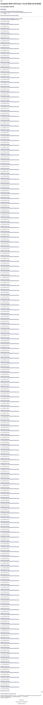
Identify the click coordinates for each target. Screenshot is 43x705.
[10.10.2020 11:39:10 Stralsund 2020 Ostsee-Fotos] (9, 96)
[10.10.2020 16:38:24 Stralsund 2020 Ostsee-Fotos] (9, 672)
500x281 (2, 15)
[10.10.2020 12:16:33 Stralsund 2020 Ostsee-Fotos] (9, 217)
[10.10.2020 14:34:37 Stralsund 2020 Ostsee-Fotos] (9, 599)
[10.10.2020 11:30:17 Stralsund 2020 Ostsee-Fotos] (9, 29)
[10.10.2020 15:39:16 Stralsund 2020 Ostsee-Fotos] (9, 624)
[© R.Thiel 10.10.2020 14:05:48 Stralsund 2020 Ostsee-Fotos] (11, 11)
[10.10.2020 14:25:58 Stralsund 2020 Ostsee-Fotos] (9, 527)
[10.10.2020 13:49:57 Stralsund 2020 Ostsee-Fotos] (9, 416)
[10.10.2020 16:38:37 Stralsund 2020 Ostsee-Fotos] (9, 677)
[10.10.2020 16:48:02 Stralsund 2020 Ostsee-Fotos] (9, 686)
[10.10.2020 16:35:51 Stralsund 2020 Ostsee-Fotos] (9, 667)
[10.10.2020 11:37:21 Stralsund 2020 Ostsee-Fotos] (9, 82)
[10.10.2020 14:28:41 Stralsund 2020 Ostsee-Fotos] (9, 546)
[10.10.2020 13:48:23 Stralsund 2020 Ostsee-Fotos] (9, 401)
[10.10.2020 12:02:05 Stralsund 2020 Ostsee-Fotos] (9, 179)
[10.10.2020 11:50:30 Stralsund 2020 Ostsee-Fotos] (9, 145)
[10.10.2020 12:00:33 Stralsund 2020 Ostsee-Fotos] (9, 174)
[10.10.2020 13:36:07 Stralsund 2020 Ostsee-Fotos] (9, 391)
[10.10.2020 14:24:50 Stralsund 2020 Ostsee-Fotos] (9, 522)
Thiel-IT (6, 697)
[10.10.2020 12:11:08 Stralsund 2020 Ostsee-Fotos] (9, 198)
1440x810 (16, 15)
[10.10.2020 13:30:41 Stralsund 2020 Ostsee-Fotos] (9, 343)
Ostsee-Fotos (3, 9)
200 (21, 18)
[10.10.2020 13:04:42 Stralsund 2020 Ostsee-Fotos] (9, 285)
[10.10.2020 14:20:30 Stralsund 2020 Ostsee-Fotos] (9, 498)
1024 (4, 23)
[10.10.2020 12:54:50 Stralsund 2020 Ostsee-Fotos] (9, 275)
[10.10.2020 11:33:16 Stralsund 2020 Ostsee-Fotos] (9, 43)
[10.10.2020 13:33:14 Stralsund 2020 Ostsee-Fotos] (9, 372)
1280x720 (13, 15)
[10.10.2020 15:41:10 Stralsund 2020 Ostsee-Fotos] (9, 628)
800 (2, 23)
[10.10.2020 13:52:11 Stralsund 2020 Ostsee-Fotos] (9, 425)
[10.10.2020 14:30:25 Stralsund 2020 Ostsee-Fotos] (9, 561)
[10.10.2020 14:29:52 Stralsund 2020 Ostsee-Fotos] (9, 556)
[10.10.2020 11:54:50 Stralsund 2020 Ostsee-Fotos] (9, 164)
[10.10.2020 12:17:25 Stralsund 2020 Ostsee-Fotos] (9, 227)
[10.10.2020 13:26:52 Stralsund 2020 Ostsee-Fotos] (9, 319)
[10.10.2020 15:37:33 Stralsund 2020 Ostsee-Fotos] (9, 619)
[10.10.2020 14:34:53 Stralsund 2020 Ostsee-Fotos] (9, 604)
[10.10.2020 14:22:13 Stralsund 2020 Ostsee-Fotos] (9, 512)
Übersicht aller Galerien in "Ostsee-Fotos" (7, 18)
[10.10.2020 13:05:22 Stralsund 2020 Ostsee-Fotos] (9, 290)
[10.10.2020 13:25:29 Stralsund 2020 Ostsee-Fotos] (9, 309)
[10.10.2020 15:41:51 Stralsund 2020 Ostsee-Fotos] (9, 638)
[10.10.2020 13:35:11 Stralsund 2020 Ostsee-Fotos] (9, 387)
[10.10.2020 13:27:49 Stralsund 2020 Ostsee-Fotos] (9, 333)
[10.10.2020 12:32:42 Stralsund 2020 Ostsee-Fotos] (9, 232)
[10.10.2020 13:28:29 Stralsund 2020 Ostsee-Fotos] (9, 338)
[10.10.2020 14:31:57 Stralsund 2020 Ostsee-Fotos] (9, 575)
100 (20, 18)
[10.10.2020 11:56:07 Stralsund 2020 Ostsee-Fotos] (9, 169)
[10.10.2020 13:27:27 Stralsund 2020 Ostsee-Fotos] (9, 324)
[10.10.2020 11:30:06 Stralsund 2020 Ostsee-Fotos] (9, 19)
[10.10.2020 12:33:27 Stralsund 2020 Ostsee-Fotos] (9, 237)
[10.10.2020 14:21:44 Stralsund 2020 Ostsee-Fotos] (9, 507)
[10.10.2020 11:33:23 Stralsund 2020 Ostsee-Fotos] (9, 48)
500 (1, 23)
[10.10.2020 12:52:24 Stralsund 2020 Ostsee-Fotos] (9, 261)
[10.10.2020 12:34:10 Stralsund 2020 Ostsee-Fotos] (9, 241)
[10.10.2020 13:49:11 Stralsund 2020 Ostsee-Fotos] (9, 406)
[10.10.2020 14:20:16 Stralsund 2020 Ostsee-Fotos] (9, 493)
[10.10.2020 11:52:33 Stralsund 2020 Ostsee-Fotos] (9, 159)
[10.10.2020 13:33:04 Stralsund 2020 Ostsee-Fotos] (9, 367)
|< (0, 13)
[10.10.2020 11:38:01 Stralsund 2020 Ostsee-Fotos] (9, 92)
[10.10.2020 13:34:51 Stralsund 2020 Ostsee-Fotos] (9, 382)
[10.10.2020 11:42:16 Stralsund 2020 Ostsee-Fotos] (9, 111)
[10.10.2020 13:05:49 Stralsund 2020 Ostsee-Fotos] (9, 304)
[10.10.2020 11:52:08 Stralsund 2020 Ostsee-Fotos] (9, 150)
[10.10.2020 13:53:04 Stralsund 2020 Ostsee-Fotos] (9, 435)
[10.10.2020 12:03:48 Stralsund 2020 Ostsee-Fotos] (9, 193)
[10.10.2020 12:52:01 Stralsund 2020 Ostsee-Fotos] (9, 256)
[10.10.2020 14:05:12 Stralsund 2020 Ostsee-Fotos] (9, 440)
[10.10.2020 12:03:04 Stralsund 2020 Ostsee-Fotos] (9, 183)
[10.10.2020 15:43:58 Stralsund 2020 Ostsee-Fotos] (9, 648)
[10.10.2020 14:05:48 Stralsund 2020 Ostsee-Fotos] (9, 449)
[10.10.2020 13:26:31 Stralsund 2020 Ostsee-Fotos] (9, 314)
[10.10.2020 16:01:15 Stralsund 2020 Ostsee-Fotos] (9, 657)
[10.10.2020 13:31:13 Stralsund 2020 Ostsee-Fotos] (9, 353)
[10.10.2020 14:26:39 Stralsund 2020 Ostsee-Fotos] (9, 532)
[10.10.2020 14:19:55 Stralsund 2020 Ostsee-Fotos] (9, 478)
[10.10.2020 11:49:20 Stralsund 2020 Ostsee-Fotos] (9, 140)
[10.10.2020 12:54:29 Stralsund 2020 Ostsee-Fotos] (9, 266)
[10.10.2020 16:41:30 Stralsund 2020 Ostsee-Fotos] (9, 682)
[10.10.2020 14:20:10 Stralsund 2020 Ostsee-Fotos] (9, 488)
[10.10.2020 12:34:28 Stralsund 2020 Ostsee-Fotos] (9, 246)
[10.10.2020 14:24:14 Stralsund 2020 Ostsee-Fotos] (9, 517)
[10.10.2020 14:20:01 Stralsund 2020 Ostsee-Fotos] (9, 483)
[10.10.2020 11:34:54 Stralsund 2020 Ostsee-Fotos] (9, 58)
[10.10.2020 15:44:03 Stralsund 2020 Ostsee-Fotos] (9, 653)
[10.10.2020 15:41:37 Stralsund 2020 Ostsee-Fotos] (9, 633)
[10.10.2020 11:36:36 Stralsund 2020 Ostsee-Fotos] (9, 72)
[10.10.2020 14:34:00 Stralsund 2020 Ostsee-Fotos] (9, 595)
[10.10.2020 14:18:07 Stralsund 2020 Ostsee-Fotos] (9, 474)
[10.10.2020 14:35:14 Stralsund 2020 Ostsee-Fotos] (9, 609)
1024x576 (9, 15)
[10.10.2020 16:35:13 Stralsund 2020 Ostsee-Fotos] (9, 662)
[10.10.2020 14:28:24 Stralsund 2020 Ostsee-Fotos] (9, 541)
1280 (6, 23)
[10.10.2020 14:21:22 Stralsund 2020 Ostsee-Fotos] (9, 503)
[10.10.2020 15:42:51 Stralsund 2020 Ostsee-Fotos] (9, 643)
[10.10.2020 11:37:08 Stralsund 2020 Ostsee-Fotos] (9, 77)
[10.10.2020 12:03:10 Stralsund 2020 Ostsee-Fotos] (9, 188)
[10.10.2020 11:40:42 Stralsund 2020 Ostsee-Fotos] (9, 101)
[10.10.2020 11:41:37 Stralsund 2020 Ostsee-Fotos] (9, 106)
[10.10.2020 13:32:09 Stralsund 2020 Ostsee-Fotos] (9, 362)
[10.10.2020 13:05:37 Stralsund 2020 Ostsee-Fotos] (9, 295)
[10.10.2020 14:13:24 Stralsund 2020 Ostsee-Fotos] (9, 454)
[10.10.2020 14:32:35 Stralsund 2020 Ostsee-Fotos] (9, 580)
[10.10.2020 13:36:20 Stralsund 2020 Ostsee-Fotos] (9, 396)
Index (5, 13)
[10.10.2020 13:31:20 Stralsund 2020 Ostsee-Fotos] (9, 358)
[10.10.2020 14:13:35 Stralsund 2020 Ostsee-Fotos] (9, 459)
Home (1, 0)
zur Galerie (14, 693)
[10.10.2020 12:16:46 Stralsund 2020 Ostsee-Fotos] (9, 222)
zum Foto (10, 693)
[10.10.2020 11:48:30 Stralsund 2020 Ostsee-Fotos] (9, 135)
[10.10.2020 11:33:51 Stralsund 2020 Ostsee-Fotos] (9, 53)
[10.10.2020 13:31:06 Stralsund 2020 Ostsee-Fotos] (9, 348)
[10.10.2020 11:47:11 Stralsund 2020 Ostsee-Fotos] (9, 125)
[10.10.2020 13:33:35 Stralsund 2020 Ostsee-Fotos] (9, 377)
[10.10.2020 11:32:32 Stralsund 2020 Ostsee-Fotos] (9, 38)
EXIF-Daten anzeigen (4, 693)
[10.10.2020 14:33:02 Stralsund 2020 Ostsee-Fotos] (9, 585)
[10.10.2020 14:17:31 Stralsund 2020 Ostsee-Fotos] (9, 469)
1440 (8, 23)
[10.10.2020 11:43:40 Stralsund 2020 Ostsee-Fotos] (9, 116)
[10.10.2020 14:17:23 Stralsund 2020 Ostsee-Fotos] (9, 464)
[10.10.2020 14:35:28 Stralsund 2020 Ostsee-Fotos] (9, 614)
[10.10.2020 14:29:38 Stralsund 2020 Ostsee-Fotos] (9, 551)
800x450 (5, 15)
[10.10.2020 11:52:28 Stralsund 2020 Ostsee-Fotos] (9, 154)
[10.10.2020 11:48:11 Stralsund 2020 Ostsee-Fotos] (9, 130)
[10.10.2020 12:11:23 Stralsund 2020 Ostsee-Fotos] (9, 203)
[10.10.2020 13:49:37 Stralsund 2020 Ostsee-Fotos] (9, 411)
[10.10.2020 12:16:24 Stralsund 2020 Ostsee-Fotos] (9, 212)
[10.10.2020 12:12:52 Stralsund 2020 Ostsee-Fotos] (9, 208)
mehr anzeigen (23, 12)
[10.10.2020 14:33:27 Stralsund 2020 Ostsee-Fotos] (9, 590)
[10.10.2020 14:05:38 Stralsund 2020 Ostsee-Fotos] (9, 445)
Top (42, 691)
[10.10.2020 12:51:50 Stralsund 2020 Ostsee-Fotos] (9, 251)
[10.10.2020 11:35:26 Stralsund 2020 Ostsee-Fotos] (9, 67)
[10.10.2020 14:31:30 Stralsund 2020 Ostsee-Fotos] (9, 570)
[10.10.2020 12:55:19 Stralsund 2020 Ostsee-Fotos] (9, 280)
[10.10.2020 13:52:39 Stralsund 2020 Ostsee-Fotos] (9, 430)
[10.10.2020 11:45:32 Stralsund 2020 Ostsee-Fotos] (9, 121)
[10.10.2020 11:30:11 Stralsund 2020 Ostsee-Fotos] (9, 24)
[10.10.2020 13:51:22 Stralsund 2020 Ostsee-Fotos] (9, 420)
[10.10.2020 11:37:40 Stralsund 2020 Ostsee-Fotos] (9, 87)
